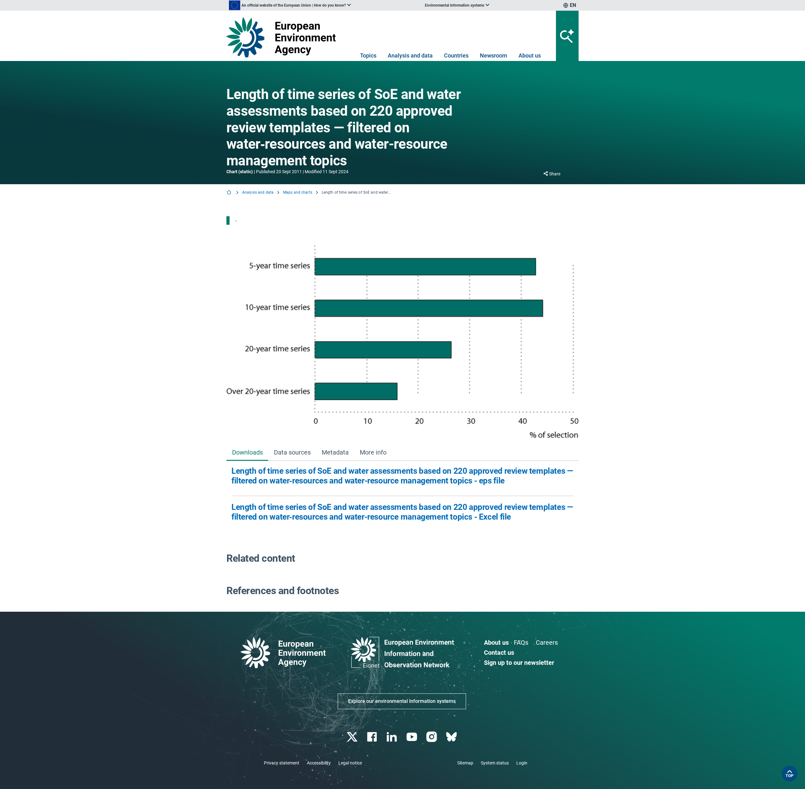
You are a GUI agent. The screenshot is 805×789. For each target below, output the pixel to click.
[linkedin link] (393, 737)
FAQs (521, 642)
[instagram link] (432, 737)
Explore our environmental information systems (402, 701)
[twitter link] (353, 737)
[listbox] (289, 5)
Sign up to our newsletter (519, 662)
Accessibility (319, 762)
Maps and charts (297, 192)
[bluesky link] (452, 737)
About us (530, 55)
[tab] (247, 453)
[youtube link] (412, 737)
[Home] (229, 193)
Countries (456, 55)
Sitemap (465, 762)
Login (521, 762)
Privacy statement (281, 762)
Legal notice (350, 762)
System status (495, 762)
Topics (368, 55)
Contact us (499, 652)
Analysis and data (410, 55)
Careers (547, 642)
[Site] (283, 37)
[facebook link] (373, 737)
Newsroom (493, 55)
